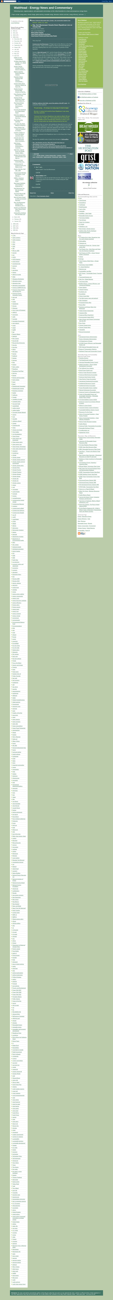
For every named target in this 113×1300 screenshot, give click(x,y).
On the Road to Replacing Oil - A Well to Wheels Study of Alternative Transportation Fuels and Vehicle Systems (90, 510)
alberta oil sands (17, 274)
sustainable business (18, 1141)
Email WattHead (82, 84)
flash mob (15, 656)
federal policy (16, 650)
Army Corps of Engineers (19, 310)
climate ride (15, 478)
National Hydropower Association (87, 390)
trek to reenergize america (19, 1201)
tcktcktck (15, 1152)
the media (15, 1169)
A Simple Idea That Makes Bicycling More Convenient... (19, 139)
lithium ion (15, 829)
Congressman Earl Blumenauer (40, 44)
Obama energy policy (18, 919)
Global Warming (91, 528)
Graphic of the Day (17, 713)
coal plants (15, 489)
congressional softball (18, 508)
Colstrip (14, 496)
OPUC (14, 941)
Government (16, 704)
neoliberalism (16, 891)
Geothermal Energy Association (87, 385)
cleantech (15, 451)
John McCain (16, 805)
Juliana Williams (82, 79)
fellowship (15, 652)
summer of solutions (18, 1136)
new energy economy (18, 895)
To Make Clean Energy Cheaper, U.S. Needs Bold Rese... (20, 63)
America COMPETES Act (19, 287)
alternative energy (17, 281)
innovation (15, 780)
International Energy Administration (88, 336)
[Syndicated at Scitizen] (84, 179)
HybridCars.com (83, 226)
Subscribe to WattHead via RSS (87, 100)
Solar (88, 518)
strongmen (15, 1132)
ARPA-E (15, 312)
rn (13, 1043)
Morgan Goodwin (82, 54)
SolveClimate (82, 200)
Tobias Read (16, 1184)
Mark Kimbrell (82, 59)
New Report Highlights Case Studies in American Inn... (19, 185)
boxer (14, 382)
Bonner (14, 375)
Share (71, 154)
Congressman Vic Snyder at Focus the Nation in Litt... (20, 165)
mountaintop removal (18, 862)
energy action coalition (18, 594)
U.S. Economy (16, 1203)
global (14, 697)
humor (14, 750)
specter (14, 1117)
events (14, 639)
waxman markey (17, 1260)
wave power (16, 1256)
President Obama (17, 996)
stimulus (15, 1128)
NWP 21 (15, 914)
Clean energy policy (18, 442)
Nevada (14, 893)
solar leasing (16, 1106)
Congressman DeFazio (18, 510)
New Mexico (16, 901)
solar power (15, 1110)
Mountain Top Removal (18, 860)
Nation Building (16, 873)
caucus (14, 414)
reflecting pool (16, 1018)
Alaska (14, 272)
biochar (14, 353)
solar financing (16, 1102)
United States (16, 1222)
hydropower (15, 756)
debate (14, 523)
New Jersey (16, 899)
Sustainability (81, 530)
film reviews (16, 654)
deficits (14, 525)
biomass (15, 360)
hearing (14, 734)
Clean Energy (16, 436)
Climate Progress (17, 472)
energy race (16, 611)
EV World (81, 224)
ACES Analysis (16, 259)
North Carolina (16, 910)
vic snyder (15, 1230)
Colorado (15, 493)
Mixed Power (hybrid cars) (86, 370)
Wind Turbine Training (37, 32)
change (14, 423)
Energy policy (16, 605)
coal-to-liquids (16, 491)
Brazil (14, 384)
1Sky (14, 242)
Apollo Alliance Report (84, 495)
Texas (14, 1165)
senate (14, 1067)
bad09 (14, 330)
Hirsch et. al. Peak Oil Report (86, 489)
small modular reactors (18, 1089)
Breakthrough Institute (18, 388)
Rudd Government (17, 1052)
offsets (14, 921)
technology (15, 1154)
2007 (14, 226)
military (14, 851)
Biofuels (90, 523)
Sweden (15, 1145)
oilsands (15, 936)
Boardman (15, 369)
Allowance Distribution (18, 279)
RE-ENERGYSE (17, 1012)
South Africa (16, 1113)
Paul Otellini (16, 951)
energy (14, 592)
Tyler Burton (81, 44)
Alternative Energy (86, 516)
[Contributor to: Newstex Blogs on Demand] (92, 179)
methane (15, 849)
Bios (14, 362)
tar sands (15, 1147)
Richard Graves (82, 51)
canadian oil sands (17, 399)
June (15, 51)
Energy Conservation (83, 526)
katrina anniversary (17, 812)
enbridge (15, 589)
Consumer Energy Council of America (88, 407)
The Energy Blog (83, 281)
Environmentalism (17, 626)
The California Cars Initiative (86, 368)
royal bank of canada (18, 1049)
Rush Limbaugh (16, 1054)
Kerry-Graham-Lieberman (19, 818)
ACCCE (15, 253)
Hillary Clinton (16, 741)
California (15, 395)
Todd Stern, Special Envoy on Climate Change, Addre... (19, 151)
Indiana (14, 774)
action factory (16, 261)
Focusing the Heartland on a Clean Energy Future (20, 111)
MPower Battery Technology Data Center (89, 466)
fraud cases (16, 671)
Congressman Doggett (18, 512)
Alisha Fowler (81, 49)
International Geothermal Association (88, 381)
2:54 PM (38, 172)
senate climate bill (17, 1071)
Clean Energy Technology (19, 446)
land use (15, 825)
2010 (14, 35)
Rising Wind (82, 304)
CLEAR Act (15, 453)
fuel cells (15, 678)
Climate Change (82, 528)
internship (15, 788)
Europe (14, 637)
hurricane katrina (17, 752)
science (15, 1058)
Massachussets (17, 842)
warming (15, 1243)
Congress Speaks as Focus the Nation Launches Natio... (19, 134)
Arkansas (15, 308)
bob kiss (15, 373)
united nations (16, 1214)
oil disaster (15, 930)
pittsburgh (15, 962)
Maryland (15, 840)
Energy (79, 516)
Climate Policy (16, 467)
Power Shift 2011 (17, 994)
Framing (15, 667)
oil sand (15, 932)
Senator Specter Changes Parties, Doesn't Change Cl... (20, 68)
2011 (14, 33)
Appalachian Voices (84, 432)
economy (15, 570)
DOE (14, 557)
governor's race (16, 706)
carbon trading (16, 410)
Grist (80, 198)
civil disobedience (17, 434)
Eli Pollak (80, 67)
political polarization (18, 975)
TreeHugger (82, 204)
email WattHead (15, 23)
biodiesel (15, 356)
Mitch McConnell (42, 52)
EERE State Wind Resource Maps (88, 447)
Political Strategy (17, 977)
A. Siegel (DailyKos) (84, 267)
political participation (18, 973)
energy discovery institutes (19, 600)
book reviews (16, 379)
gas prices (15, 687)
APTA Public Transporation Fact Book (89, 487)
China (14, 427)
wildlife (14, 1273)
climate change (16, 457)
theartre (14, 1175)
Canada (14, 397)
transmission (16, 1197)
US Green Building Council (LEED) (88, 399)
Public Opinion (16, 999)
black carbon (16, 367)
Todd (14, 1186)
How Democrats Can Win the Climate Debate (19, 190)
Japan (14, 797)
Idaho (14, 760)
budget (14, 393)
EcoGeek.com (83, 291)
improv (14, 767)
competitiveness (17, 498)
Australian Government (18, 321)
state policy (15, 1121)
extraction (15, 641)
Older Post (71, 193)
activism (15, 266)
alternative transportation (19, 285)
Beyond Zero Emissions (19, 343)
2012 (14, 31)
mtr (13, 864)
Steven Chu (16, 1126)
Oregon (14, 943)
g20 (13, 684)
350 (13, 248)
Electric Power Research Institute (87, 372)
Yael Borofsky (82, 42)
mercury (15, 845)
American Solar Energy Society (87, 377)
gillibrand (15, 695)
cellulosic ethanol (17, 421)
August (16, 47)
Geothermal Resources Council (87, 383)
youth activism (16, 1282)
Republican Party (17, 1033)
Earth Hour (15, 560)
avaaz (14, 325)
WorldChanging (83, 207)
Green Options (83, 287)
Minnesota (15, 853)
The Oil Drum (82, 220)
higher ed (15, 739)
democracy (15, 528)
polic (14, 970)
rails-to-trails (16, 1005)
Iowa (14, 792)
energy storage (16, 616)
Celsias (81, 256)
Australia (15, 319)
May (15, 53)
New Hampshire (17, 897)
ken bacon (15, 814)
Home (52, 193)
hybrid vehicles (16, 754)
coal (14, 487)
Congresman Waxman (18, 504)
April (15, 55)
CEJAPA (15, 419)
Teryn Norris (16, 1162)
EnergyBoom (82, 202)
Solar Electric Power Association (87, 379)
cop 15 (14, 515)
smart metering (16, 1093)
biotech (14, 364)
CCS (14, 416)
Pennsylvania (16, 955)
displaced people (17, 547)
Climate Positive (17, 470)
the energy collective (90, 182)
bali (13, 332)
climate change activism (19, 459)
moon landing (16, 858)
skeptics (15, 1086)
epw (14, 630)
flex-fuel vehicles (17, 658)
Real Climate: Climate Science (87, 228)
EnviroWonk (82, 294)
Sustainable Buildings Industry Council (89, 410)
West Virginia (16, 1266)
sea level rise (16, 1065)
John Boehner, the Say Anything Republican (44, 144)
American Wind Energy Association (88, 374)
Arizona (14, 306)
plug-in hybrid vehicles (18, 964)
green (14, 717)
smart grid (15, 1091)
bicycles (15, 345)
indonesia (15, 776)
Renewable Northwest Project (86, 428)
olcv (14, 938)
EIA (13, 576)
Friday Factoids (16, 676)
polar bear (15, 968)
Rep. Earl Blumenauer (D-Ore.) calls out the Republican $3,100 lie (49, 146)
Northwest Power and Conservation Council (90, 351)
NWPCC (15, 917)
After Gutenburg (83, 300)
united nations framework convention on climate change (19, 1218)
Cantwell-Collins (17, 401)
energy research (17, 613)
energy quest (16, 609)
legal (14, 827)
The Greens (16, 1167)
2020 (14, 246)
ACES (14, 257)
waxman (15, 1258)
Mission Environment (84, 332)
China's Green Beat (84, 296)
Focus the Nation (17, 663)
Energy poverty (16, 607)
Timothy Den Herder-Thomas (85, 46)
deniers (14, 532)
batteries (15, 336)
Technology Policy (17, 1156)
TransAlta (15, 1192)
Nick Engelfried (82, 47)
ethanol (14, 634)
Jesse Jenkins (39, 175)
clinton (14, 485)
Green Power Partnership (19, 728)
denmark (15, 534)
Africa (14, 268)
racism (14, 1003)
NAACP (15, 866)
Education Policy (17, 574)
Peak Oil (87, 530)
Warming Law (82, 269)
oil (13, 928)
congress (15, 506)
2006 (14, 228)
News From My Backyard (19, 908)
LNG (14, 832)
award (14, 327)
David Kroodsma (82, 61)
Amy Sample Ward (83, 71)
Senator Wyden (16, 1073)
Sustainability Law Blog (85, 271)
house (14, 743)
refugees (15, 1023)
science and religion (18, 1060)
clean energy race (17, 444)
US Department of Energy (85, 341)
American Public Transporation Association (90, 426)
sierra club (15, 1080)
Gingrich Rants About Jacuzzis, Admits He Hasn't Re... (20, 85)
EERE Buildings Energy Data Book (88, 474)
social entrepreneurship (18, 1095)
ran (13, 1007)
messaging (15, 847)
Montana (15, 855)
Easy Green (82, 323)
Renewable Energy (82, 523)
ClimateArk (82, 329)
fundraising (15, 682)
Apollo (14, 301)
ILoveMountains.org (84, 430)
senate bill (15, 1069)
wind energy (16, 1275)
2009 (14, 37)
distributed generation (18, 549)
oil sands (15, 934)
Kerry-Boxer (16, 816)
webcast (15, 1264)
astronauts (15, 314)
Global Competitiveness (19, 700)
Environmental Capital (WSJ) (86, 317)
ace (13, 255)
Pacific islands (16, 949)
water (14, 1254)
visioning (15, 1241)
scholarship (15, 1056)
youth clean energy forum (19, 1284)
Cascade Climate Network (19, 412)
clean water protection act (19, 448)
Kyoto (14, 823)
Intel (14, 782)
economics (15, 568)
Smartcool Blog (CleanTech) (86, 315)
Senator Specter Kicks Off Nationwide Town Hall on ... (20, 156)
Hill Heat (81, 259)
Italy (14, 795)
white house (16, 1269)
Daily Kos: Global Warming (86, 279)
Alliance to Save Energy (85, 405)
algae (14, 276)
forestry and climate (18, 665)
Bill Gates (15, 351)
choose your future (17, 430)
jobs (14, 799)
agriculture (15, 270)
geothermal (15, 693)
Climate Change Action (85, 325)
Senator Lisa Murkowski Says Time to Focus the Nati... (20, 209)
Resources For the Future (85, 412)
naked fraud (16, 868)
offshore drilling (16, 923)
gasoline (15, 689)
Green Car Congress (84, 222)
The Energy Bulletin (84, 217)
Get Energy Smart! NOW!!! (86, 264)
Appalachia (15, 303)
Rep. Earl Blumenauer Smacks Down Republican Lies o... (19, 204)
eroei (14, 632)
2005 (14, 230)
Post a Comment (36, 187)
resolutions (15, 1035)
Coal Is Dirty (82, 209)
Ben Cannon (16, 338)
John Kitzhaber (16, 803)
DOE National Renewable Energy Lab (88, 347)
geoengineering (16, 691)
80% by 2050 (16, 250)
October (16, 43)
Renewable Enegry (17, 1025)
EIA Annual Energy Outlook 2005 (87, 480)
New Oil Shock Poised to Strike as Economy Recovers (20, 199)
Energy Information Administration (87, 339)
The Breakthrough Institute (86, 360)
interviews (15, 790)
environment (16, 618)
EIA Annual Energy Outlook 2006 (87, 482)
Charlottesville (16, 425)
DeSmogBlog (65, 139)
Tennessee (15, 1160)
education (15, 572)
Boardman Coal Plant (18, 371)
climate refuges (16, 476)
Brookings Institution (18, 390)
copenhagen (16, 519)
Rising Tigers (16, 1041)
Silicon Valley (16, 1082)
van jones (15, 1228)
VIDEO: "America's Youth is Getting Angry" (19, 179)
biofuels (15, 358)
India (14, 771)
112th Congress (16, 240)
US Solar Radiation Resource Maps (88, 445)
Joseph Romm (16, 808)
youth (14, 1280)
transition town (16, 1194)
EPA (14, 628)
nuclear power (16, 912)
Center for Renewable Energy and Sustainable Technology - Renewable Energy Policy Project (88, 396)
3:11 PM (38, 184)
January (16, 221)
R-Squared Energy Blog (85, 302)
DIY (13, 553)
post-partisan (16, 986)
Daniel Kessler (82, 57)
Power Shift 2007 (17, 990)
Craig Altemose (82, 39)
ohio (14, 925)
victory (14, 1235)
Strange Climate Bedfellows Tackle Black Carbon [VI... (19, 99)
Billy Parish (81, 66)
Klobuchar (15, 821)
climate (14, 455)
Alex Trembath (82, 77)
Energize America (83, 358)
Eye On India (16, 647)
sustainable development (19, 1143)
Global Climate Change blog (86, 310)
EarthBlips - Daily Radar (85, 213)
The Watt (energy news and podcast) (88, 298)
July (15, 49)
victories (15, 1232)
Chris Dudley (16, 432)
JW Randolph (81, 69)
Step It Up (15, 1123)
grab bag (15, 708)
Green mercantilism (18, 726)
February (16, 219)
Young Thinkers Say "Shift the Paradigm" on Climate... (20, 129)
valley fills (15, 1226)
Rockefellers (16, 1047)
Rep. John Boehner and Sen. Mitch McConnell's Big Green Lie (48, 142)
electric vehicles (17, 583)
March (16, 217)
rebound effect (16, 1014)
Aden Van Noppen (83, 81)
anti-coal (15, 297)
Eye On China (16, 645)
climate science (17, 483)
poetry (14, 966)
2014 (14, 244)
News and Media (17, 906)
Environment (92, 526)
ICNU (14, 758)
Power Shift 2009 (17, 992)
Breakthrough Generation (19, 386)
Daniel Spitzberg (82, 72)
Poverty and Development (19, 988)
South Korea (16, 1115)
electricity (15, 585)
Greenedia (81, 211)
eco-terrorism (16, 562)
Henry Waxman (16, 737)
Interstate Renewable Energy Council (88, 362)
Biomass (83, 521)
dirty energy (16, 544)
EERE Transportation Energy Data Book (89, 472)
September (17, 45)
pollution (15, 981)
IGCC (14, 763)
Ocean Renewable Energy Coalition (88, 388)
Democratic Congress (18, 530)
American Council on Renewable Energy (89, 392)
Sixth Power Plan (17, 1084)
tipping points (16, 1181)
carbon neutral (16, 408)
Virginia (14, 1239)
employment (16, 587)
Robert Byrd (16, 1045)
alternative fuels (17, 283)
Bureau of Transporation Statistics (88, 349)
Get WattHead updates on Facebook (89, 97)
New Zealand (16, 904)
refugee (14, 1020)
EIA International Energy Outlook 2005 (89, 484)
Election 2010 (16, 581)
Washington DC (16, 1251)
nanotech (15, 871)
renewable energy (17, 1027)
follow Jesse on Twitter (92, 34)
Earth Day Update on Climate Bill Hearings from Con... (20, 116)
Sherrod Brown (16, 1078)
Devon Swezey (82, 76)
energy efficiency (17, 602)
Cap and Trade (16, 403)
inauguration (16, 769)
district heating (16, 551)
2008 (14, 224)
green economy (16, 721)
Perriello (15, 957)
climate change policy (18, 465)
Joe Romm (15, 801)
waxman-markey (17, 1262)
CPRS (14, 521)
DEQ (14, 542)
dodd (14, 555)
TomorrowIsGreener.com (85, 277)
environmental (16, 620)
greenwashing (16, 730)
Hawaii (14, 732)
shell (14, 1076)
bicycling (15, 347)
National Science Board (19, 882)
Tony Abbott (16, 1188)
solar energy (16, 1099)
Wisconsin (15, 1277)
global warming (16, 702)
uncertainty (15, 1208)
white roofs (15, 1271)
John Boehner (61, 54)
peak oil (15, 953)
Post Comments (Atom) (43, 196)
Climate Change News (84, 327)
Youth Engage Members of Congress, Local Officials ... (20, 174)
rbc (13, 1009)
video (14, 1237)
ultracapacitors (16, 1205)
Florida (14, 660)
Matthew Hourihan (83, 56)
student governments (18, 1134)
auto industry (16, 323)
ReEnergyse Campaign (18, 1016)
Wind (79, 521)
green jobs (15, 723)
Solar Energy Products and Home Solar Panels (44, 36)
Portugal (15, 983)
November (17, 41)
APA (14, 299)
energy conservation (18, 596)
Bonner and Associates (18, 377)
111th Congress (16, 237)
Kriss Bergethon (82, 41)
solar (14, 1097)
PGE (14, 960)
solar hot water (16, 1104)
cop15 (14, 517)
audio (14, 316)
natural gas (15, 888)
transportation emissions (19, 1199)
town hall (15, 1190)
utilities (14, 1224)
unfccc (14, 1210)
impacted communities (18, 765)
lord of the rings (16, 834)
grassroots (15, 715)
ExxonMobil (16, 643)
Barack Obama (16, 334)
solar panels (16, 1108)
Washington (16, 1249)
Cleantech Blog (83, 313)
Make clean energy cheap (19, 836)
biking (14, 349)
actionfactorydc (16, 263)
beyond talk (15, 340)
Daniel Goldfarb (82, 52)
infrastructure (16, 778)
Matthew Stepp (82, 74)
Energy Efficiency (82, 518)
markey (14, 838)
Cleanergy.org (82, 243)
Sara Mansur (81, 62)
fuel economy (16, 680)
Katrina (14, 810)
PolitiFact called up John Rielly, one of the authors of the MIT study (50, 103)
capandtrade (16, 406)
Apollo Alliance (83, 424)
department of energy (18, 536)
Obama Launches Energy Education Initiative (19, 73)
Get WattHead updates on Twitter (88, 93)
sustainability (16, 1139)
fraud (14, 669)
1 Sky (14, 235)
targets (14, 1149)
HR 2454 (15, 745)
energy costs (16, 598)
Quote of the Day (17, 1001)
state (14, 1119)
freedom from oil (17, 674)
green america (16, 719)
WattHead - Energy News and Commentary (43, 7)
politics (14, 979)
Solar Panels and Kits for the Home (40, 34)
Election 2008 (16, 578)
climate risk (15, 480)
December (17, 39)
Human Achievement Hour (19, 747)
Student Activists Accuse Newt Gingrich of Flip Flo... (20, 90)
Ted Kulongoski (16, 1158)
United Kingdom (17, 1212)
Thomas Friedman (17, 1177)
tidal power (15, 1179)
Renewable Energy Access (86, 215)
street (14, 1130)
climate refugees (17, 474)
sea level (15, 1063)
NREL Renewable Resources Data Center (89, 449)
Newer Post (33, 193)
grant (14, 711)
